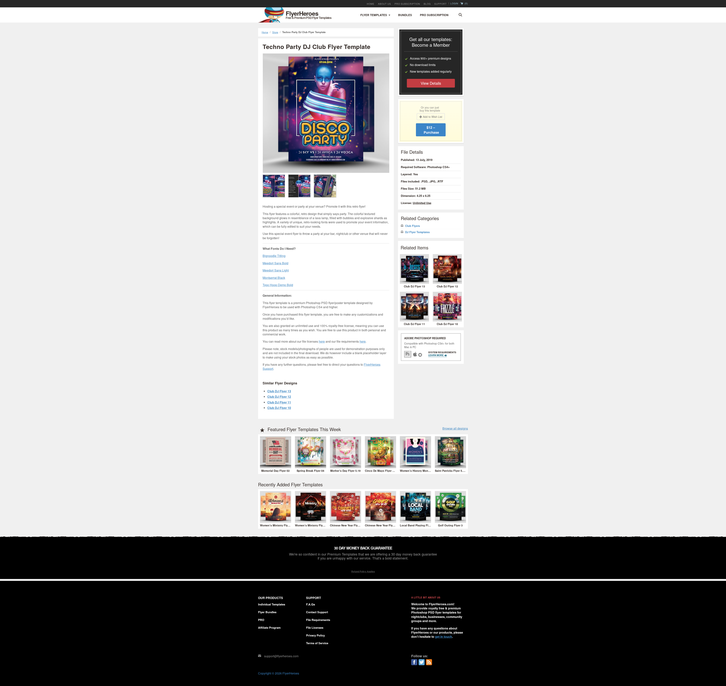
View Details (431, 83)
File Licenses (314, 627)
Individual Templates (271, 604)
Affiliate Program (269, 627)
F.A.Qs (310, 604)
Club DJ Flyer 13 (279, 391)
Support (440, 4)
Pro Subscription (434, 15)
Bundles (405, 15)
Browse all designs (455, 428)
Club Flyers (412, 225)
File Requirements (318, 620)
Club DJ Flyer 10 (279, 408)
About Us (384, 4)
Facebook (414, 662)
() (466, 3)
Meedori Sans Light (276, 270)
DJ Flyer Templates (417, 232)
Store (275, 32)
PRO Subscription (407, 4)
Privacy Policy (315, 635)
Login (454, 3)
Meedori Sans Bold (275, 263)
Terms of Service (317, 643)
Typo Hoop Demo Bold (278, 285)
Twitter (422, 662)
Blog (427, 4)
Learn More (436, 355)
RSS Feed (429, 662)
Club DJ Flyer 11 (279, 402)
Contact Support (317, 612)
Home (370, 4)
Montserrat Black (274, 277)
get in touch (443, 636)
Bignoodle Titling (274, 256)
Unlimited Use (422, 203)
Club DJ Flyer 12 (279, 396)
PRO (261, 620)
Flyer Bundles (267, 612)
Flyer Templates (373, 15)
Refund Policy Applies (363, 571)
